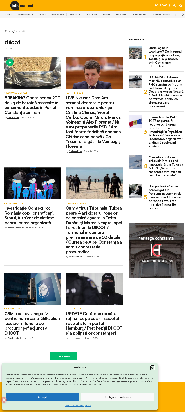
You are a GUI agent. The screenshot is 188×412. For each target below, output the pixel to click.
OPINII (106, 14)
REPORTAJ (75, 14)
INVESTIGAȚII (25, 14)
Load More (63, 356)
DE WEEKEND (139, 14)
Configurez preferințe (117, 397)
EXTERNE (92, 14)
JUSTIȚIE (71, 93)
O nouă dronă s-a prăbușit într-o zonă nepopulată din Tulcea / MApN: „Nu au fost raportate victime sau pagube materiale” (166, 166)
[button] (152, 367)
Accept (42, 397)
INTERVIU (121, 14)
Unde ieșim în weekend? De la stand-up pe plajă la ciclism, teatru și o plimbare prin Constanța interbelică (166, 57)
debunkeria (57, 14)
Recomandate (12, 93)
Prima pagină (10, 31)
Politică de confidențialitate (78, 405)
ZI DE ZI (8, 14)
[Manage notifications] (4, 400)
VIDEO (42, 14)
